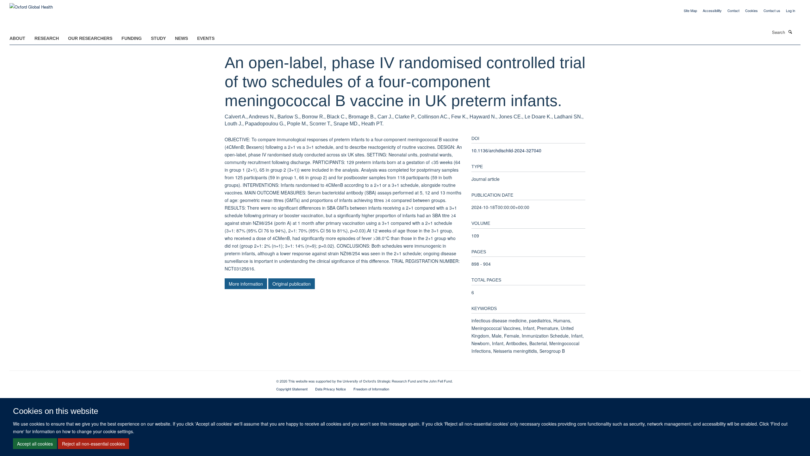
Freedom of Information (371, 388)
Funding (132, 38)
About (17, 38)
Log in (790, 10)
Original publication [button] (291, 284)
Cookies (751, 10)
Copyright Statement (292, 388)
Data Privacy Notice (330, 388)
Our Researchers (90, 38)
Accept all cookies (35, 443)
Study (158, 38)
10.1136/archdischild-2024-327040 (506, 150)
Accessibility (712, 10)
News (181, 38)
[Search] (790, 31)
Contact (733, 10)
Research (46, 38)
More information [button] (246, 284)
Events (206, 38)
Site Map (690, 10)
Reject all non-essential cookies (93, 443)
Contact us (771, 10)
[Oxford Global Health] (31, 5)
